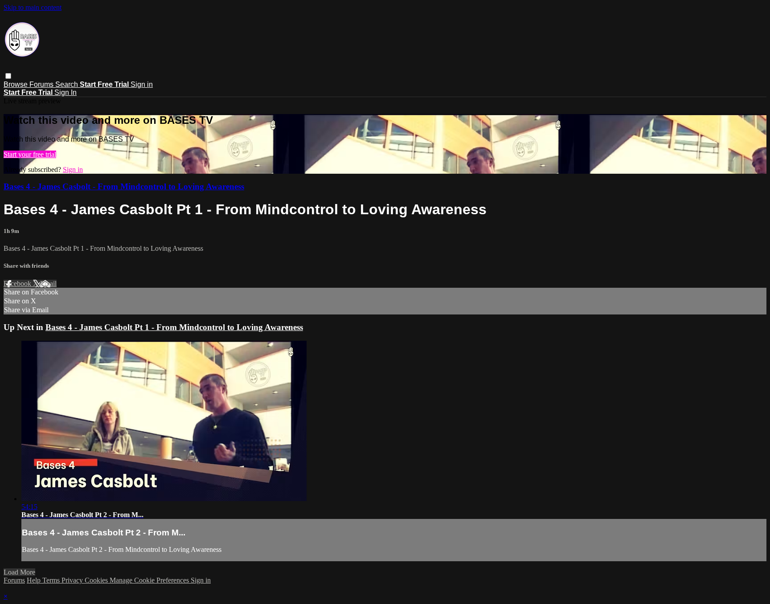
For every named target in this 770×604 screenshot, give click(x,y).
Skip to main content (32, 7)
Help (34, 580)
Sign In (65, 92)
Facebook (18, 283)
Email (48, 283)
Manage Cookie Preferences (150, 580)
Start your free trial (30, 154)
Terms (51, 580)
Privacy (73, 580)
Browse (16, 84)
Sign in (142, 84)
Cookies (97, 580)
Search (67, 84)
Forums (42, 84)
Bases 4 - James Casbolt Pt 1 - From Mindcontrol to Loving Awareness (174, 327)
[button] (8, 76)
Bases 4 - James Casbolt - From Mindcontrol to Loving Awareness (124, 186)
